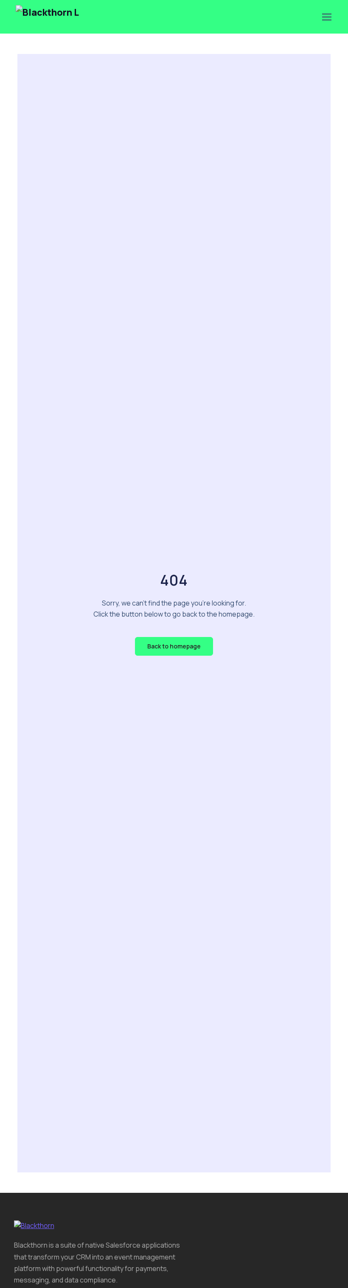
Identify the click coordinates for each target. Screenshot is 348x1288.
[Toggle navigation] (326, 17)
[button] (174, 646)
